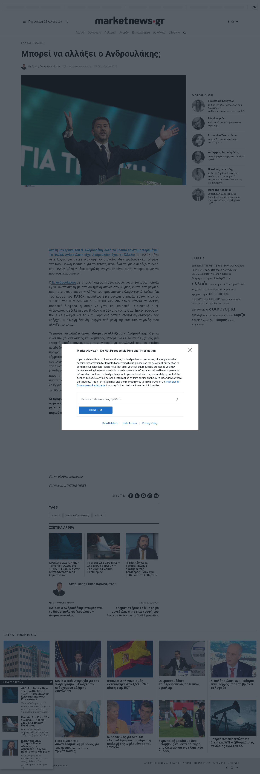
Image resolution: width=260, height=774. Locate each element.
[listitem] (130, 399)
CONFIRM (95, 410)
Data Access (130, 423)
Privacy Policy (150, 423)
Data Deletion (109, 423)
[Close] (191, 351)
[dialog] (130, 387)
